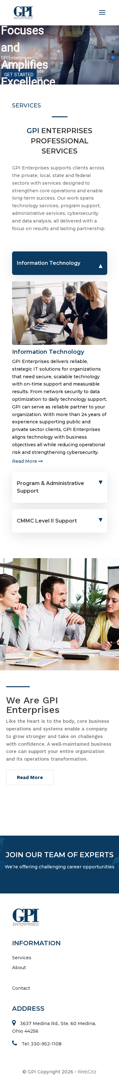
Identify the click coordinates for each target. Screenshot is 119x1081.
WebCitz (86, 1072)
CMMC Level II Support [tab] (47, 521)
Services (21, 958)
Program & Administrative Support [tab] (50, 487)
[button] (113, 51)
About (19, 967)
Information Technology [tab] (48, 263)
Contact (21, 988)
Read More (25, 461)
